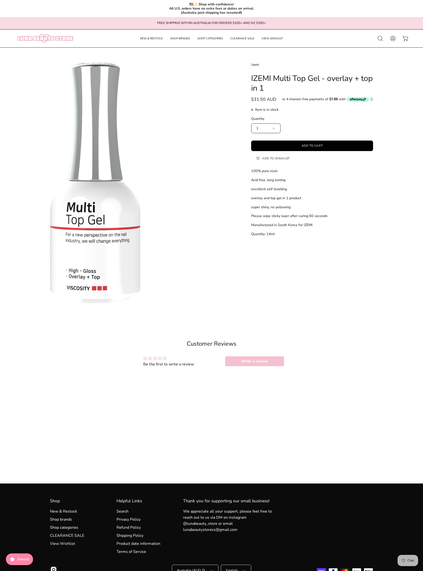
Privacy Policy (129, 519)
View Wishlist (62, 543)
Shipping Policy (130, 535)
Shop (55, 501)
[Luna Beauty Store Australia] (45, 38)
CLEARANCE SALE (67, 535)
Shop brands (61, 519)
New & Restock (63, 511)
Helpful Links (129, 501)
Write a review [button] (254, 361)
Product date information (138, 543)
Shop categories (64, 527)
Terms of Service (131, 551)
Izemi (255, 64)
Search (123, 511)
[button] (151, 38)
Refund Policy (129, 527)
